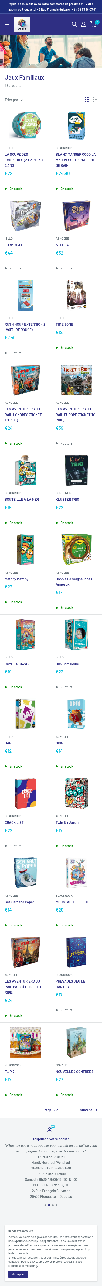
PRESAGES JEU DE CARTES (70, 984)
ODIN (59, 743)
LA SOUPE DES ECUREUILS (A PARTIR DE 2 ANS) (25, 160)
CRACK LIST (14, 822)
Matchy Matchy (16, 579)
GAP (8, 743)
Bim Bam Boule (67, 664)
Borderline (65, 493)
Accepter (18, 1274)
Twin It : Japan (67, 822)
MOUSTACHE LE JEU (72, 902)
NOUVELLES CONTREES (74, 1071)
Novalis (62, 1065)
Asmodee (62, 238)
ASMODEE (11, 572)
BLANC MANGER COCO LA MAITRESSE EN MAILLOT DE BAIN (76, 160)
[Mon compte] (83, 24)
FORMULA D (14, 245)
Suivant (86, 1110)
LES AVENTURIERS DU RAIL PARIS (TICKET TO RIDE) (23, 986)
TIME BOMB (64, 324)
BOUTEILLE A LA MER (22, 499)
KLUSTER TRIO (67, 499)
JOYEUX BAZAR (17, 664)
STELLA (62, 245)
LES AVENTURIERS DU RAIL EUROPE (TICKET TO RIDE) (75, 414)
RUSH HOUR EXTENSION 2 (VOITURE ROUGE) (25, 327)
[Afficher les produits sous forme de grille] (87, 99)
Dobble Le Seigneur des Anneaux (74, 581)
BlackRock (64, 148)
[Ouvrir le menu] (7, 24)
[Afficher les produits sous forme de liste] (95, 99)
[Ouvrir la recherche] (74, 24)
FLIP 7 (9, 1071)
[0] (93, 24)
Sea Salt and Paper (19, 902)
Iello (9, 148)
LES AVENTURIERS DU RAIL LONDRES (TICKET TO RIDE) (23, 414)
